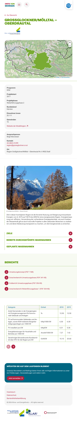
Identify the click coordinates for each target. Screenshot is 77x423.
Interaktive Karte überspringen (38, 13)
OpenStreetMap (65, 77)
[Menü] (19, 5)
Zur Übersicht (11, 15)
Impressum (11, 392)
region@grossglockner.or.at (17, 145)
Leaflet (57, 77)
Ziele (9, 233)
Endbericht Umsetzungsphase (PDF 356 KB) (25, 283)
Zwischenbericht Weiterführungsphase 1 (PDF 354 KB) (29, 289)
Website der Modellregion (16, 126)
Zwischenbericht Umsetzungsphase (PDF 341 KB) (27, 278)
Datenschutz (11, 395)
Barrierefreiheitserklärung (16, 398)
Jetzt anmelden (15, 378)
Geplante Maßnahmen (20, 246)
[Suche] (26, 5)
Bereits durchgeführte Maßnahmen (28, 240)
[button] (38, 59)
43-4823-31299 (12, 143)
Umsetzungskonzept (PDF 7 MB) (21, 272)
